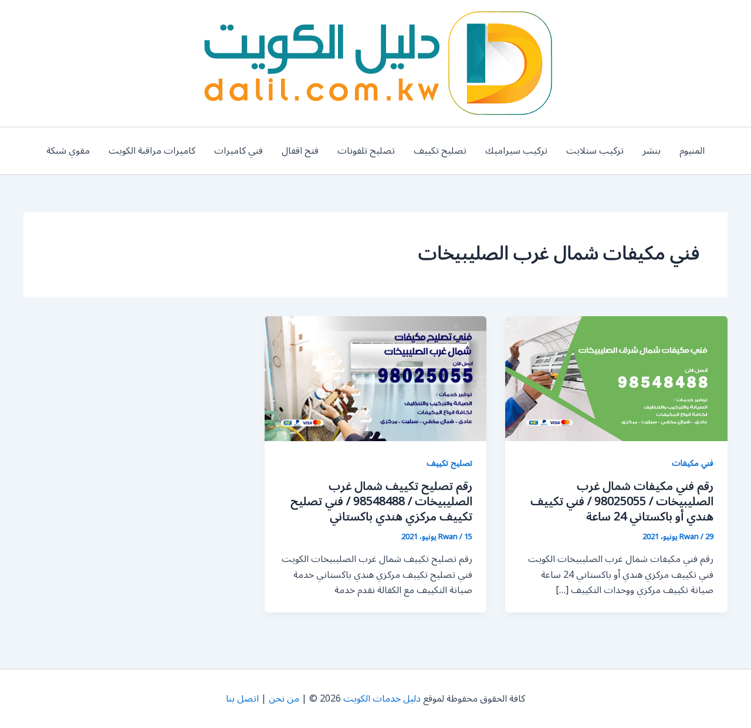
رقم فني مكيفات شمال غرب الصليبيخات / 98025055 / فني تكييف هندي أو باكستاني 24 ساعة (621, 501)
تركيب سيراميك (516, 151)
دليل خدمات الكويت (382, 699)
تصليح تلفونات (366, 151)
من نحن (284, 699)
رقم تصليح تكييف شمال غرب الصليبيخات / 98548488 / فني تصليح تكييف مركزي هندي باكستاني (381, 501)
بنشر (651, 151)
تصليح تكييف (440, 151)
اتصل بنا (242, 699)
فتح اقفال (300, 151)
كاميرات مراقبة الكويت (152, 151)
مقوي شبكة (68, 151)
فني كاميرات (238, 151)
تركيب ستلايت (595, 151)
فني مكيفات (692, 463)
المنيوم (692, 151)
